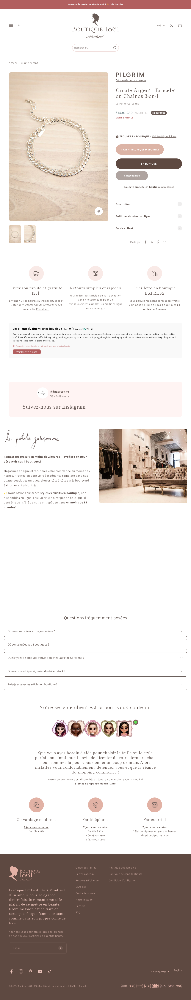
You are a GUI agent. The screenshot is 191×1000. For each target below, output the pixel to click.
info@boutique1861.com (155, 835)
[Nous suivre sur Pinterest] (30, 971)
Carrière (80, 906)
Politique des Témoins (122, 867)
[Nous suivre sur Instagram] (21, 971)
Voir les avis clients (26, 352)
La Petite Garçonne (127, 103)
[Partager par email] (164, 242)
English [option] (178, 970)
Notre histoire (84, 899)
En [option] (19, 25)
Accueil (13, 63)
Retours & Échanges (88, 880)
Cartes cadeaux (85, 874)
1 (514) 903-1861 (95, 839)
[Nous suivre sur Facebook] (11, 971)
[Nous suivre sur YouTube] (40, 971)
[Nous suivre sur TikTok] (49, 971)
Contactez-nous (85, 893)
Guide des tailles (86, 867)
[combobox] (92, 47)
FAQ (78, 912)
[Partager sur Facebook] (145, 242)
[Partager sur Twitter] (152, 242)
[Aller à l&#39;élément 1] (15, 234)
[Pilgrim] (130, 74)
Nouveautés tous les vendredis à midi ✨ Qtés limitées (95, 4)
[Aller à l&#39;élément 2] (30, 234)
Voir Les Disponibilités (164, 136)
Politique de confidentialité (126, 874)
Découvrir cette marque (131, 80)
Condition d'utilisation (123, 880)
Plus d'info (42, 309)
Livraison (81, 886)
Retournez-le (94, 299)
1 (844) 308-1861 (95, 835)
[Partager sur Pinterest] (158, 242)
